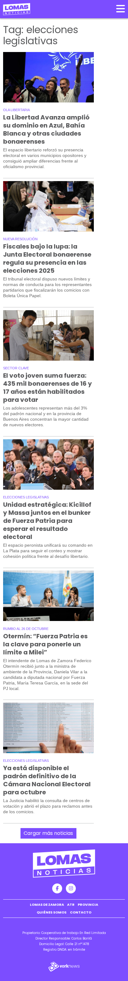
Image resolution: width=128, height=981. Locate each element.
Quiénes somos (51, 912)
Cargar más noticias (48, 833)
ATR (71, 904)
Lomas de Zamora (47, 904)
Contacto (80, 912)
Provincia (88, 904)
